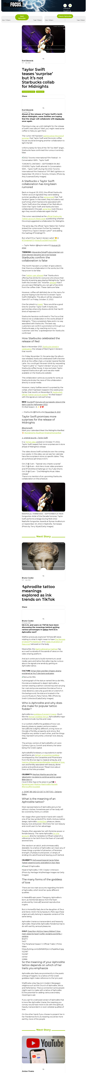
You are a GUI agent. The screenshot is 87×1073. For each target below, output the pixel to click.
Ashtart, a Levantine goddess (47, 755)
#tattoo (37, 784)
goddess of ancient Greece (45, 714)
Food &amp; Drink (28, 91)
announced (49, 197)
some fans (47, 209)
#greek (54, 784)
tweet (40, 304)
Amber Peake (28, 1071)
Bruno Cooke (28, 578)
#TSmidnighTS (28, 240)
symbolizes (41, 822)
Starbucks (40, 91)
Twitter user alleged (34, 276)
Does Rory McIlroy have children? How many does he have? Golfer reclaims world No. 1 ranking (42, 933)
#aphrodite (46, 784)
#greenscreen (28, 784)
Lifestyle (66, 8)
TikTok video (30, 442)
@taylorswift (27, 428)
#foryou (25, 787)
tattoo (45, 630)
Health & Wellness (67, 12)
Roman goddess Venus (38, 717)
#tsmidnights (30, 433)
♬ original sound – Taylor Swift (35, 438)
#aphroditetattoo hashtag (46, 649)
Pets (65, 26)
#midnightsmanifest (52, 433)
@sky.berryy (27, 780)
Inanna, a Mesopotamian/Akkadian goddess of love (43, 762)
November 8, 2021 (53, 412)
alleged (53, 283)
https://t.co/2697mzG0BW (46, 240)
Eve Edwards (27, 61)
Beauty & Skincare (71, 29)
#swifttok (40, 433)
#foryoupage (34, 787)
